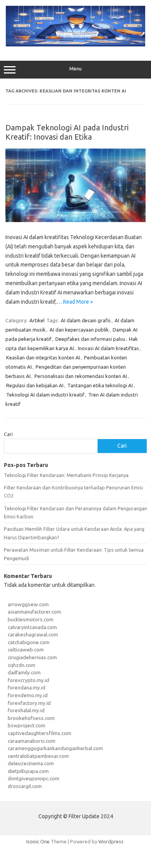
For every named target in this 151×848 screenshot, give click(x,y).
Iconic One (38, 841)
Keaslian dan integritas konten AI (43, 357)
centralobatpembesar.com (38, 756)
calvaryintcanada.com (32, 627)
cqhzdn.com (21, 665)
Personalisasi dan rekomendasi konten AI (80, 376)
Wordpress (111, 841)
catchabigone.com (29, 642)
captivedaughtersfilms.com (39, 733)
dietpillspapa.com (28, 771)
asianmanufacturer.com (34, 612)
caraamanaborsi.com (31, 741)
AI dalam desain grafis (86, 320)
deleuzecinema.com (31, 763)
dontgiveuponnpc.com (33, 778)
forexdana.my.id (26, 687)
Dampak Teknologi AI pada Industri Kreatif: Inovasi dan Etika (67, 132)
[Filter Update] (75, 44)
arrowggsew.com (28, 604)
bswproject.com (26, 725)
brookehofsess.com (31, 718)
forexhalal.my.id (26, 710)
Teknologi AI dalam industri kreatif (45, 394)
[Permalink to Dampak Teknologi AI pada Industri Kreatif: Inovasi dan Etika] (75, 220)
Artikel (37, 320)
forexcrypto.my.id (28, 680)
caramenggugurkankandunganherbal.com (55, 748)
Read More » (78, 302)
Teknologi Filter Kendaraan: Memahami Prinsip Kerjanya (66, 475)
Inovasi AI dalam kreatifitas (108, 348)
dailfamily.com (24, 672)
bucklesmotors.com (30, 619)
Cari (8, 434)
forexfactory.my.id (29, 703)
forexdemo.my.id (28, 695)
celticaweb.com (26, 649)
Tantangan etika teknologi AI (100, 385)
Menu (75, 69)
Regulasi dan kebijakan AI (34, 385)
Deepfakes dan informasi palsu (90, 339)
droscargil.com (25, 786)
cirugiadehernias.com (32, 657)
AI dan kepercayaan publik (79, 329)
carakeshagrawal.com (33, 634)
